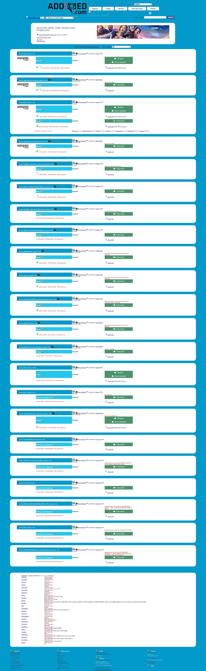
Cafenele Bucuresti (15, 667)
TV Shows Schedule (101, 652)
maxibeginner (99, 413)
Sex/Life (59, 652)
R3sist (97, 367)
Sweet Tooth (60, 658)
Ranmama (75, 131)
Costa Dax (24, 587)
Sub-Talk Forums (15, 661)
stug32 (23, 585)
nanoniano (24, 590)
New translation (82, 53)
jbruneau (23, 598)
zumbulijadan (25, 616)
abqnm (98, 163)
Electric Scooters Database (17, 665)
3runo (97, 392)
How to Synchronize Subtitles (104, 660)
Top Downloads (14, 658)
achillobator (24, 634)
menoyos (98, 439)
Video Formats (151, 658)
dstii (22, 605)
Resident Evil (60, 655)
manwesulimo (119, 131)
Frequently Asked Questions (103, 654)
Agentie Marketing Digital (102, 668)
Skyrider (23, 603)
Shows (121, 9)
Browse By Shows (15, 652)
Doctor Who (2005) (44, 34)
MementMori (99, 79)
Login (108, 9)
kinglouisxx (24, 626)
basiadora (24, 592)
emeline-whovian (86, 131)
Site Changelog (151, 652)
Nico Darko (24, 640)
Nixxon (23, 595)
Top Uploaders (14, 655)
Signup (95, 9)
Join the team (137, 9)
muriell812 (24, 579)
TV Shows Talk (151, 661)
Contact (12, 668)
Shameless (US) (61, 661)
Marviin (23, 642)
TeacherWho (99, 322)
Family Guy (60, 665)
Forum (153, 9)
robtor (97, 53)
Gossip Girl (60, 660)
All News (12, 660)
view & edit (110, 68)
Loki (58, 654)
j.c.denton (24, 624)
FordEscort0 (130, 131)
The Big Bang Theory (63, 663)
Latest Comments (15, 663)
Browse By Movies (15, 654)
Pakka (23, 629)
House (58, 668)
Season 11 (53, 34)
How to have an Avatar (102, 667)
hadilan (98, 186)
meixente (23, 613)
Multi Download (41, 41)
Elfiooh (98, 131)
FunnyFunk (24, 621)
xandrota (141, 131)
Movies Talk (150, 663)
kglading (23, 611)
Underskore (24, 608)
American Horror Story (63, 667)
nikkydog (23, 632)
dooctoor (107, 131)
